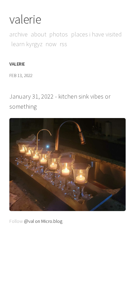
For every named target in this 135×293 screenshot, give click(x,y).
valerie (25, 19)
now (50, 44)
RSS (63, 44)
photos (58, 34)
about (38, 34)
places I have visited (96, 34)
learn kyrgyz (27, 44)
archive (18, 34)
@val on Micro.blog (43, 221)
